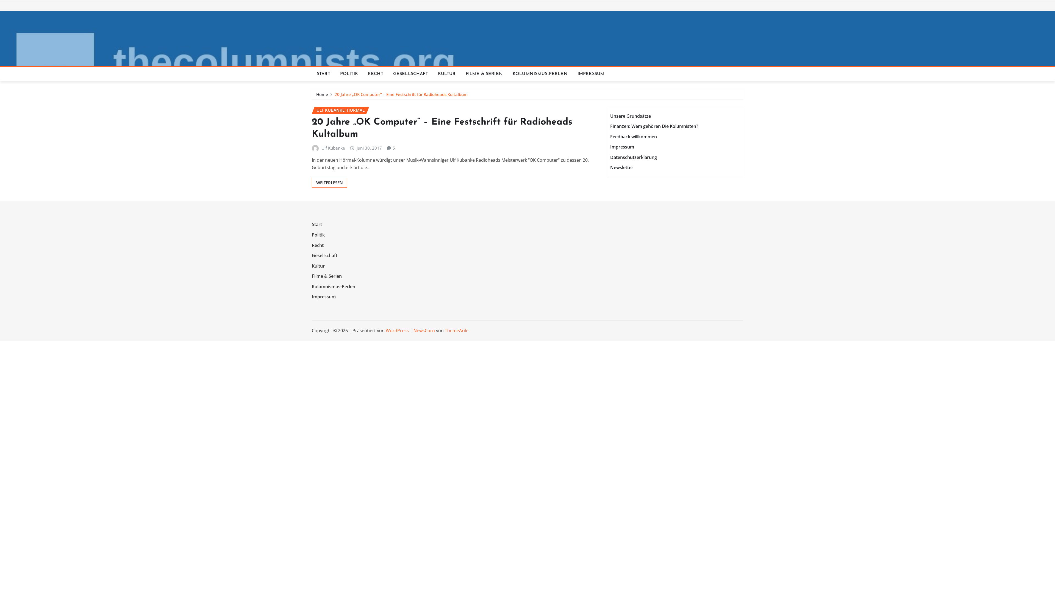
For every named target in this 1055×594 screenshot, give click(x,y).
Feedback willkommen (633, 137)
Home (322, 94)
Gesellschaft (410, 74)
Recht (375, 74)
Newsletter (621, 168)
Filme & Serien (484, 74)
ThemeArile (456, 331)
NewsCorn (424, 331)
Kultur (447, 74)
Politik (349, 74)
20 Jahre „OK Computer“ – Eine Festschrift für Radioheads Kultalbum (401, 94)
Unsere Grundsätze (630, 116)
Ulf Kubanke (333, 148)
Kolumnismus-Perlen (540, 74)
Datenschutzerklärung (633, 157)
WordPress (397, 331)
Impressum (591, 74)
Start (323, 74)
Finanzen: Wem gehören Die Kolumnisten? (654, 126)
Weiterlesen (329, 182)
